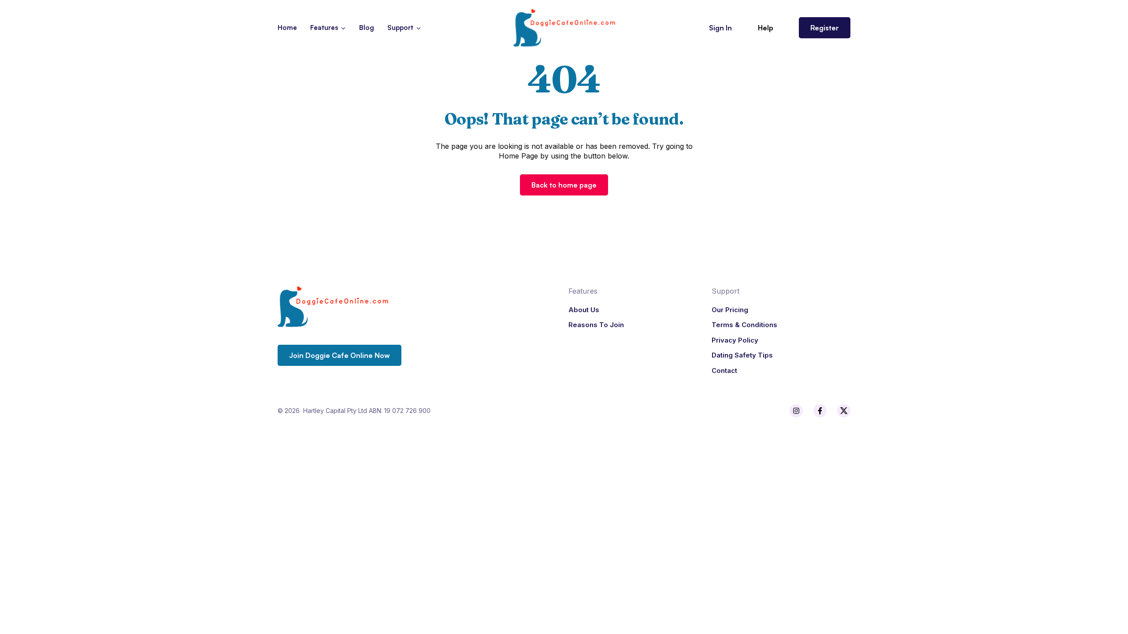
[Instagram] (796, 410)
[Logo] (564, 28)
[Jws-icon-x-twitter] (843, 410)
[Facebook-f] (820, 410)
